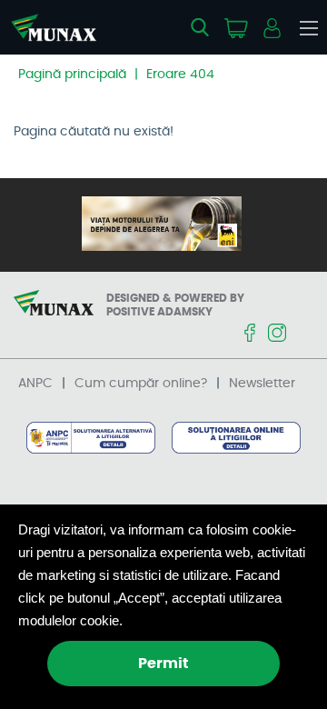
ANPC (35, 383)
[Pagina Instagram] (277, 334)
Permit (163, 663)
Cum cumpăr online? (140, 383)
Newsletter (262, 383)
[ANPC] (90, 439)
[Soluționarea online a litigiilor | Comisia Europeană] (236, 439)
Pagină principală (72, 74)
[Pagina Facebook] (249, 334)
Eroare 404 (180, 74)
